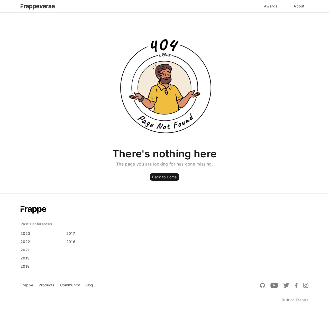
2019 (25, 258)
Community (70, 285)
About (299, 6)
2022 (25, 241)
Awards (271, 6)
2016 (70, 241)
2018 (25, 266)
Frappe (27, 285)
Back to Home (164, 177)
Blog (89, 285)
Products (47, 285)
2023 (25, 233)
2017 (70, 233)
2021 (25, 250)
